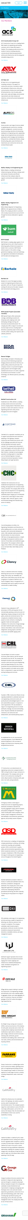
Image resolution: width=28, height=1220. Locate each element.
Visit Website (4, 60)
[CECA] (5, 3)
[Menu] (25, 3)
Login (18, 3)
